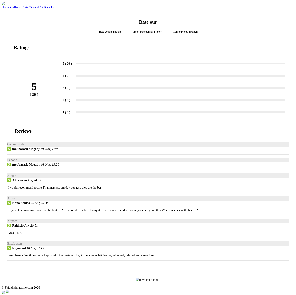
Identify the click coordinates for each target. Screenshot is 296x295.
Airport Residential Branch (147, 31)
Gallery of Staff (20, 7)
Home (5, 7)
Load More (148, 266)
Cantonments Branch (185, 31)
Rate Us (49, 7)
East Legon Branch (109, 31)
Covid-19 (37, 7)
